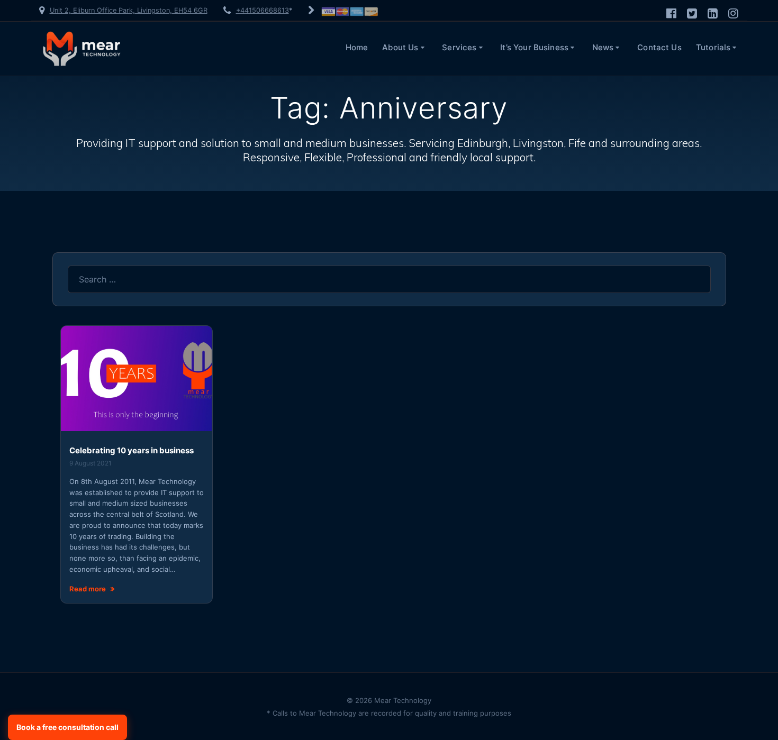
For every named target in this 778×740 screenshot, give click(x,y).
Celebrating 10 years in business (131, 450)
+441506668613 (262, 10)
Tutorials (713, 47)
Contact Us (659, 47)
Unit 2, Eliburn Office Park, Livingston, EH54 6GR (128, 10)
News (603, 47)
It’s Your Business (534, 47)
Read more (87, 588)
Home (357, 47)
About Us (400, 47)
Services (459, 47)
